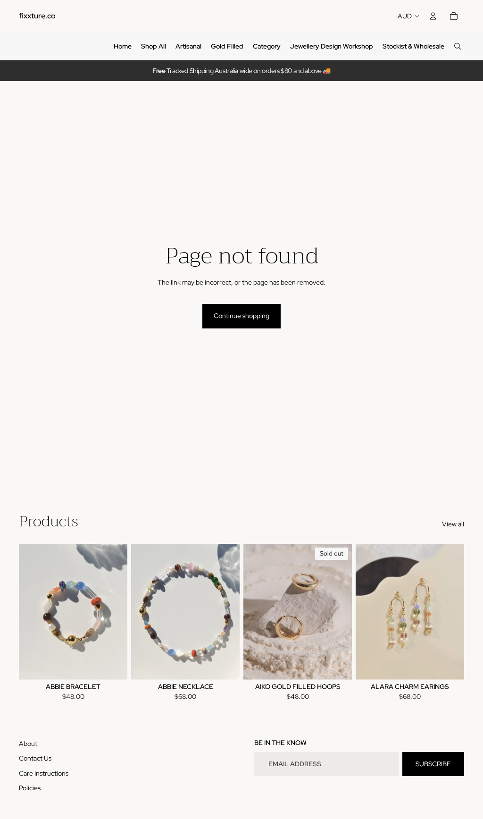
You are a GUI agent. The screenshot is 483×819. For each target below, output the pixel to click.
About (28, 743)
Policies (30, 788)
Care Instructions (43, 773)
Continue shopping (241, 315)
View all (453, 524)
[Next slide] (120, 611)
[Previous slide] (26, 611)
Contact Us (35, 758)
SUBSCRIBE (433, 764)
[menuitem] (123, 46)
